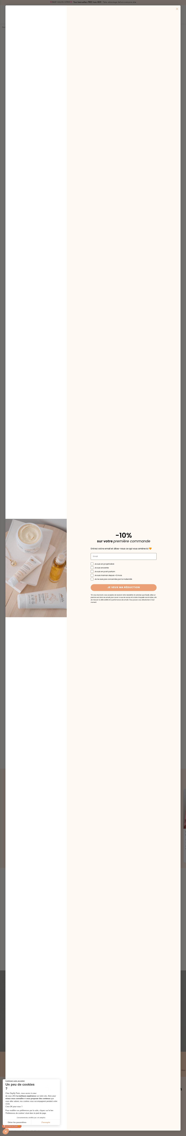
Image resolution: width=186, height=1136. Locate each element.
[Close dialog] (177, 9)
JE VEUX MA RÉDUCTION (123, 587)
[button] (5, 1131)
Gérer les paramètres (17, 1122)
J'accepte (45, 1122)
